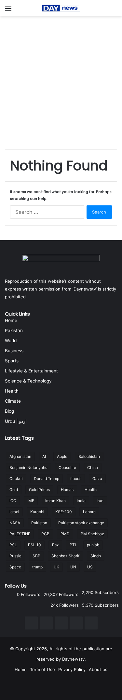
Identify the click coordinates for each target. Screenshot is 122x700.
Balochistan (89, 456)
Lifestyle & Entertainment (31, 370)
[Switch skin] (114, 10)
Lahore (89, 511)
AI (44, 456)
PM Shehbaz (92, 533)
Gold (13, 489)
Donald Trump (46, 478)
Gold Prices (39, 489)
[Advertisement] (61, 80)
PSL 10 (34, 544)
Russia (15, 555)
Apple (62, 456)
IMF (30, 500)
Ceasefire (67, 467)
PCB (45, 533)
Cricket (16, 478)
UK (56, 566)
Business (14, 350)
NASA (14, 522)
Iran (100, 500)
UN (73, 566)
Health (12, 391)
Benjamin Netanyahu (28, 467)
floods (75, 478)
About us (98, 669)
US (90, 566)
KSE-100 (63, 511)
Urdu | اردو (16, 421)
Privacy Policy (72, 669)
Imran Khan (55, 500)
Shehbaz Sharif (65, 555)
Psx (55, 544)
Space (15, 566)
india (81, 500)
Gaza (97, 478)
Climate (13, 401)
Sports (12, 360)
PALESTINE (19, 533)
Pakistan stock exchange (81, 522)
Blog (9, 411)
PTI (73, 544)
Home (11, 320)
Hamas (67, 489)
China (92, 467)
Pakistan (14, 330)
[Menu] (8, 10)
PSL (13, 544)
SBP (36, 555)
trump (37, 566)
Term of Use (42, 669)
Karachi (37, 511)
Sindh (95, 555)
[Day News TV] (61, 8)
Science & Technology (28, 380)
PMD (65, 533)
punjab (93, 544)
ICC (12, 500)
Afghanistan (20, 456)
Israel (14, 511)
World (11, 340)
